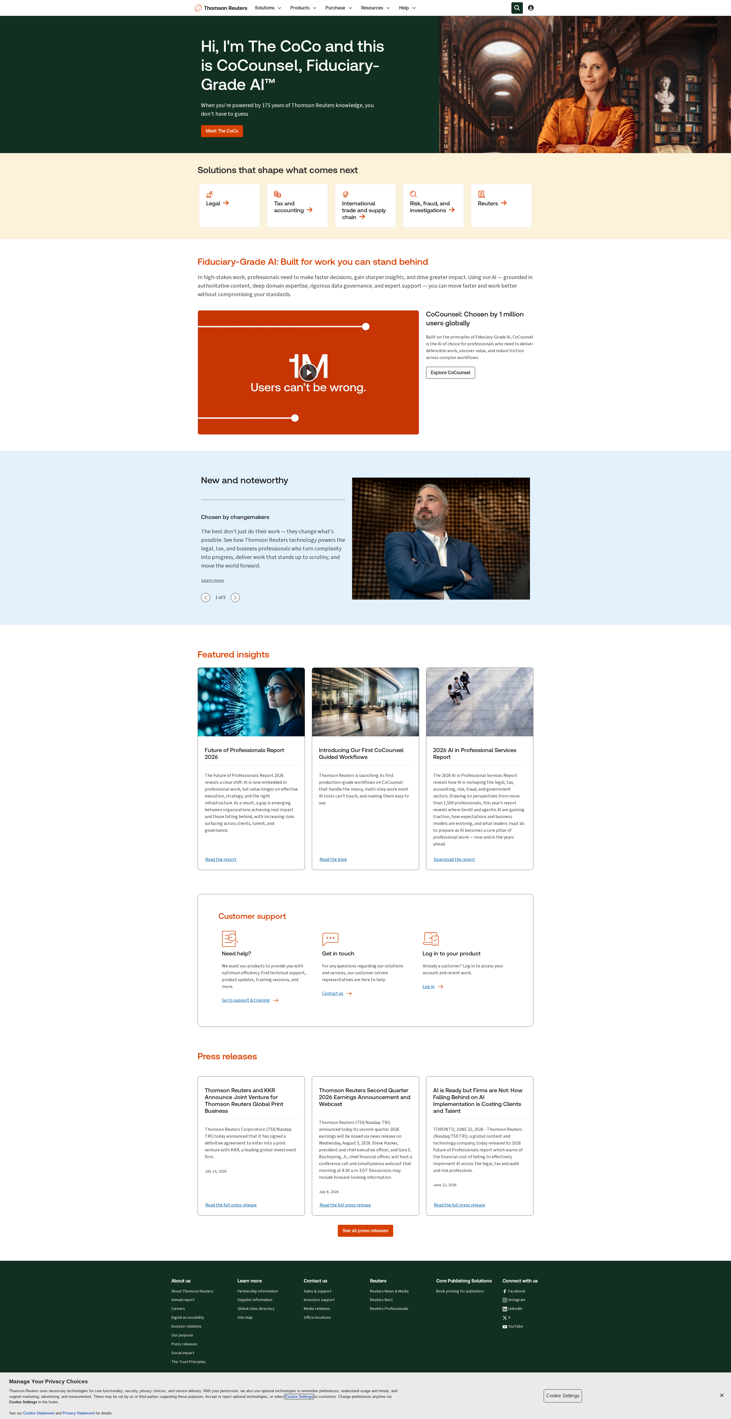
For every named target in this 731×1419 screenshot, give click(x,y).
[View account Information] (531, 8)
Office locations (317, 1317)
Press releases (184, 1344)
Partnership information (258, 1291)
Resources (372, 8)
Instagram (516, 1299)
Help (404, 8)
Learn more (212, 580)
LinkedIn (515, 1308)
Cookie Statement (39, 1413)
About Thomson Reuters (192, 1291)
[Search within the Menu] (517, 8)
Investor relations (186, 1326)
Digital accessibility (187, 1317)
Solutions (264, 8)
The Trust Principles (188, 1361)
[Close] (722, 1395)
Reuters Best (381, 1299)
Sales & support (317, 1291)
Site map (245, 1317)
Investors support (319, 1299)
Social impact (182, 1353)
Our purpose (182, 1335)
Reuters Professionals (389, 1308)
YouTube (515, 1326)
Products (300, 8)
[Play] (308, 372)
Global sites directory (256, 1308)
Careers (178, 1308)
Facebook (516, 1291)
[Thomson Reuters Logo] (222, 8)
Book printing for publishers (460, 1291)
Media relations (317, 1308)
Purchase (335, 8)
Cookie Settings (299, 1396)
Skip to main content (25, 4)
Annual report (182, 1299)
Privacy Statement (79, 1413)
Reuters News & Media (389, 1291)
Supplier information (255, 1299)
